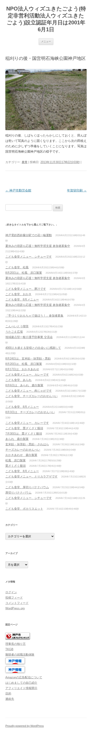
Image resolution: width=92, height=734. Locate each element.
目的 (8, 693)
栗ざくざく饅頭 (15, 465)
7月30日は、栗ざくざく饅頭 (23, 433)
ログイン (11, 592)
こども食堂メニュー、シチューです (28, 256)
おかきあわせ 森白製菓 (21, 455)
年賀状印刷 (77, 190)
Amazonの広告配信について (23, 677)
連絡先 (9, 698)
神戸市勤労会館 (18, 190)
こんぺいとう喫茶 (17, 326)
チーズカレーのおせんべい (22, 449)
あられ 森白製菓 (17, 439)
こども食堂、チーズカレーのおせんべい (31, 396)
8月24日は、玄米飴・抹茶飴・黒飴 (28, 358)
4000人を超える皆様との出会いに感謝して (33, 347)
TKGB (9, 649)
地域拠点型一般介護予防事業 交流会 (29, 337)
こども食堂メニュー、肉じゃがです (28, 390)
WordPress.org (15, 608)
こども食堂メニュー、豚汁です (25, 288)
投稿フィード (14, 597)
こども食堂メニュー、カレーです (27, 374)
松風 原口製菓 (15, 460)
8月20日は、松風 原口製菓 (23, 272)
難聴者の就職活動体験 (19, 654)
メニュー (46, 41)
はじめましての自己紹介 (21, 682)
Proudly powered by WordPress (24, 726)
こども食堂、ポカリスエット (24, 508)
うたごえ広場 (14, 331)
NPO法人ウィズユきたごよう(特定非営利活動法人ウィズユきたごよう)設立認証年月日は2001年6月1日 (46, 19)
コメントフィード (17, 603)
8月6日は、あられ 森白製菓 (24, 385)
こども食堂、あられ (18, 380)
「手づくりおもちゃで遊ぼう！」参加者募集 (34, 315)
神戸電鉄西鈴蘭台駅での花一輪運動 (28, 235)
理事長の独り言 (15, 644)
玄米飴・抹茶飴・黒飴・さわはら (27, 444)
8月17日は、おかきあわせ (22, 369)
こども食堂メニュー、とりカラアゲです (31, 476)
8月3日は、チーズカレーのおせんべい (30, 412)
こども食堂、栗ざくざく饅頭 (24, 428)
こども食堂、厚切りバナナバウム (27, 487)
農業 (24, 162)
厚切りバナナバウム (18, 492)
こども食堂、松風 (17, 267)
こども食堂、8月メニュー (22, 299)
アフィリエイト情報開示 (21, 688)
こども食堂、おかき (18, 294)
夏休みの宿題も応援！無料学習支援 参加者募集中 (37, 246)
